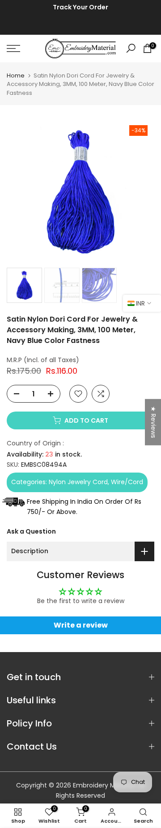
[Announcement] (80, 7)
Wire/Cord (127, 481)
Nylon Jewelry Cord (78, 481)
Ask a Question (31, 531)
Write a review (81, 625)
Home (16, 75)
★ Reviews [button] (153, 422)
